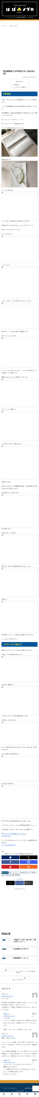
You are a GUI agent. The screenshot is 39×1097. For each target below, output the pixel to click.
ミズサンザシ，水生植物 (18, 872)
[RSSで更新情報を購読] (28, 867)
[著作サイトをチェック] (10, 857)
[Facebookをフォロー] (10, 862)
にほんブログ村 (6, 836)
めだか (14, 845)
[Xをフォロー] (28, 857)
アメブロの (5, 845)
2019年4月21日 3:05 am (8, 1016)
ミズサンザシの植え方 (20, 87)
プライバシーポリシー (10, 1088)
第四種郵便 (17, 875)
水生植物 (6, 872)
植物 (34, 872)
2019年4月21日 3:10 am (8, 1062)
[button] (28, 883)
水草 (5, 875)
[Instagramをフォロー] (28, 862)
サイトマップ (19, 1091)
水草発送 (16, 85)
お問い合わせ (29, 1088)
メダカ (28, 872)
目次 (17, 81)
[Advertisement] (19, 47)
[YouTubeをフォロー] (10, 867)
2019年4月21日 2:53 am (7, 996)
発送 (10, 875)
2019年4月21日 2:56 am (7, 1035)
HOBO (10, 845)
